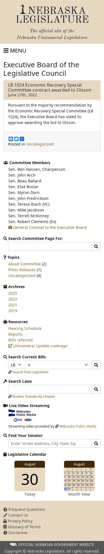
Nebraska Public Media (77, 426)
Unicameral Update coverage (39, 345)
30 (29, 478)
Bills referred (20, 340)
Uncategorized (40, 144)
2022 (12, 299)
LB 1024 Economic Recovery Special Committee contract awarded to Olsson (49, 87)
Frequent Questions (26, 509)
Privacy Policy (19, 521)
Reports (15, 334)
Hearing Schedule (25, 328)
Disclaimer (17, 532)
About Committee (24, 263)
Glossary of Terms (24, 526)
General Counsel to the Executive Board (49, 227)
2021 (12, 304)
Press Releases (22, 269)
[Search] (96, 365)
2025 (12, 293)
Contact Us (17, 515)
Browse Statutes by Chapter (33, 396)
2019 (12, 310)
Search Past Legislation (30, 372)
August (29, 464)
